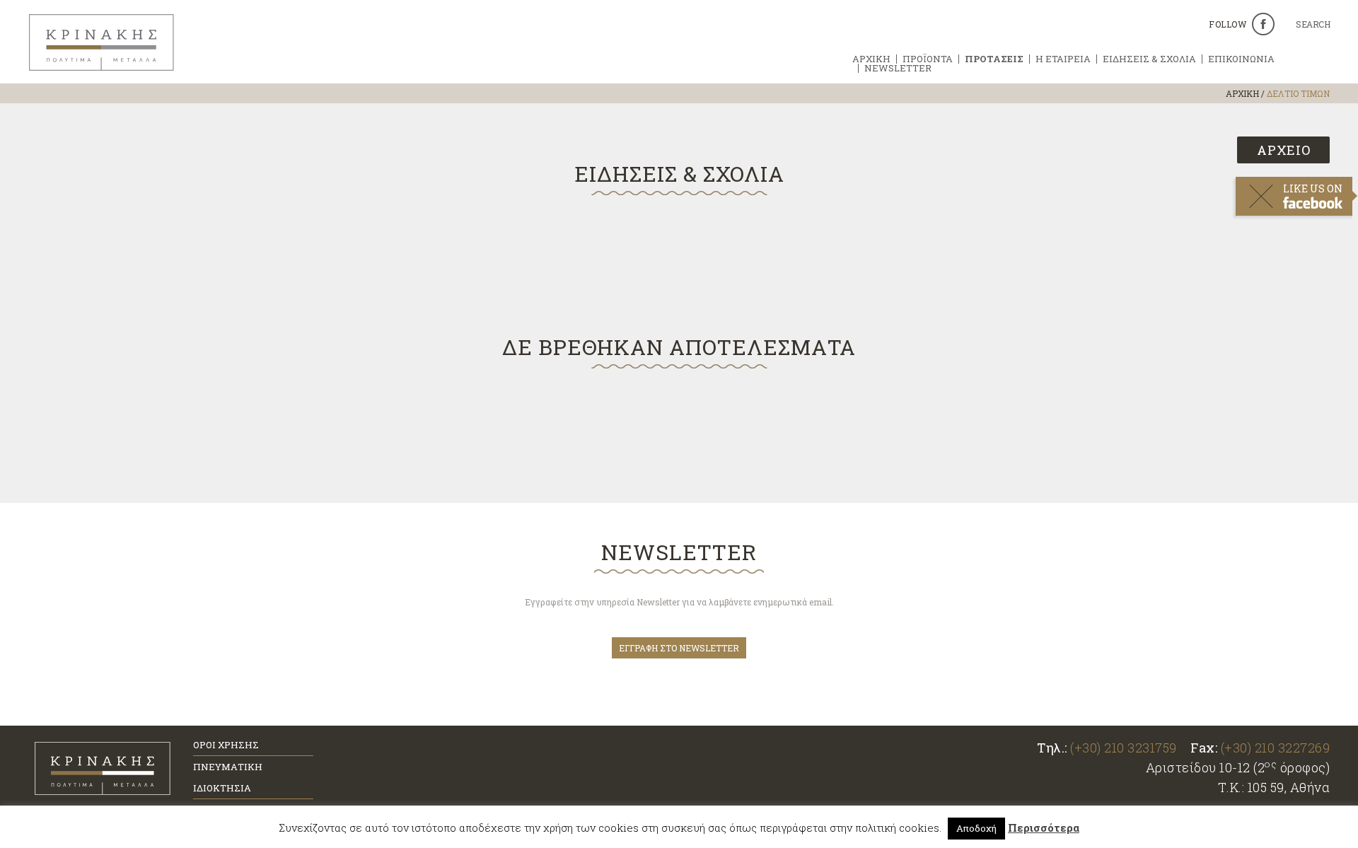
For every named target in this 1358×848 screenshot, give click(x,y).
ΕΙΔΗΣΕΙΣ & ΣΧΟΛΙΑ (1149, 59)
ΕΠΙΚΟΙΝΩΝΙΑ (1241, 59)
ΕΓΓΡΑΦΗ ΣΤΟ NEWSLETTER (679, 648)
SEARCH (1313, 24)
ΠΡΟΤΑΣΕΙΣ (994, 59)
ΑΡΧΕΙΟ (1284, 149)
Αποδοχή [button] (976, 828)
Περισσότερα (1043, 827)
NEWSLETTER (898, 68)
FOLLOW (1227, 24)
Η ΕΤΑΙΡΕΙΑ (1063, 59)
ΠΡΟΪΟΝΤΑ (928, 59)
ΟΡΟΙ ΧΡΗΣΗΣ (226, 744)
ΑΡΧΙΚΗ (871, 59)
